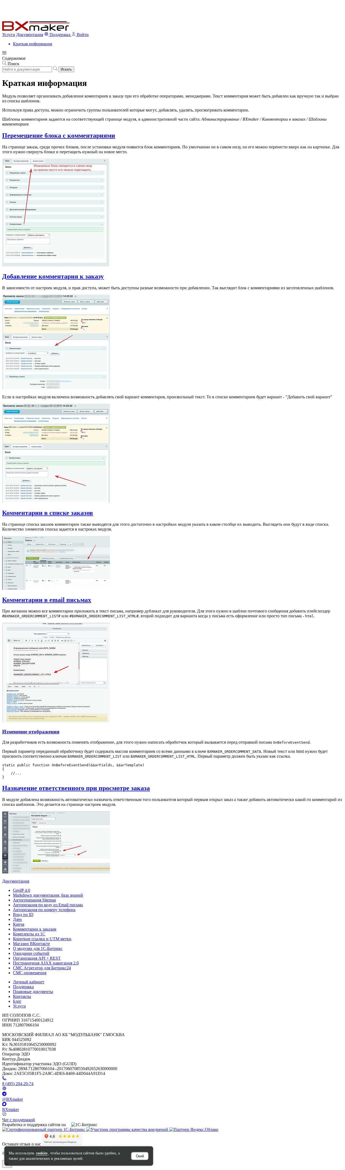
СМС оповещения (29, 972)
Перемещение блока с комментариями (58, 135)
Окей (140, 1156)
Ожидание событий (31, 953)
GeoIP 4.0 (21, 890)
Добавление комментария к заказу (53, 276)
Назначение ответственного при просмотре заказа (76, 788)
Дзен (17, 919)
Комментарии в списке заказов (47, 512)
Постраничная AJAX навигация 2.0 (46, 963)
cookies (41, 1153)
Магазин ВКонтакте (31, 943)
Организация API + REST (37, 958)
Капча (18, 924)
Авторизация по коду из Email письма (48, 905)
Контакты (22, 996)
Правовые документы (33, 991)
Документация (29, 34)
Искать (66, 69)
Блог (17, 1001)
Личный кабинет (28, 982)
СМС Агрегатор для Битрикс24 (42, 968)
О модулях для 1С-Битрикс (38, 948)
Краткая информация (32, 43)
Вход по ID (23, 914)
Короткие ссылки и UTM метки (42, 938)
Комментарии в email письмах (46, 599)
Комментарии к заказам (34, 929)
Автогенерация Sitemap (34, 900)
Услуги (8, 34)
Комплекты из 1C (29, 934)
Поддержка (23, 986)
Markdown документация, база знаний (48, 895)
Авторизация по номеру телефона (44, 909)
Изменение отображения (30, 731)
